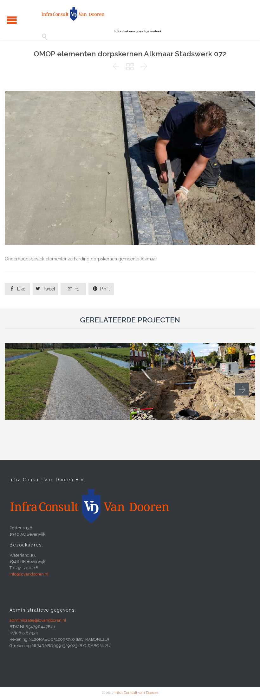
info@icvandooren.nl (29, 574)
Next (242, 389)
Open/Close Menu (12, 20)
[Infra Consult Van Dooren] (73, 14)
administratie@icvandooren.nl (38, 620)
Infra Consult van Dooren (136, 692)
